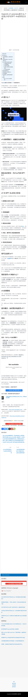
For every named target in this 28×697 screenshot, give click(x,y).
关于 (14, 681)
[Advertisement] (14, 35)
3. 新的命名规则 (6, 65)
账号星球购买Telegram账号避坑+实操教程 (10, 629)
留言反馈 (14, 683)
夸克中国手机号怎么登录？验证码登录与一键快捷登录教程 (13, 607)
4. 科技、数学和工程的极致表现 (8, 67)
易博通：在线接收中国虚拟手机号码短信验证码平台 (11, 644)
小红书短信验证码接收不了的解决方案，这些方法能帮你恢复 (20, 451)
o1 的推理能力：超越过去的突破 (8, 57)
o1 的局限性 (5, 73)
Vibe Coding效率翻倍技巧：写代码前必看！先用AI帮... (14, 435)
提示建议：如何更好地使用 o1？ (7, 75)
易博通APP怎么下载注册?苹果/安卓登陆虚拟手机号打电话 (13, 637)
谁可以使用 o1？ (6, 70)
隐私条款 (14, 686)
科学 (13, 124)
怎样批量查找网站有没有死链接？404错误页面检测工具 (12, 640)
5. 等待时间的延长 (7, 69)
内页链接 (14, 685)
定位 (23, 226)
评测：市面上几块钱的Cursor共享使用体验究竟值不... (13, 440)
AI (4, 82)
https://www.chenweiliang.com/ (15, 409)
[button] (1, 57)
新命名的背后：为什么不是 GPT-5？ (7, 60)
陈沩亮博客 (11, 8)
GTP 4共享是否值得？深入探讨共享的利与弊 (7, 451)
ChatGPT (16, 8)
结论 (3, 77)
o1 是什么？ (5, 55)
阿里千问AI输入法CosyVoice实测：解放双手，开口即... (14, 437)
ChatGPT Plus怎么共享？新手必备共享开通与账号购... (14, 442)
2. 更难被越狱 (6, 64)
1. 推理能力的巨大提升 (7, 63)
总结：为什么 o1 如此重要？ (8, 79)
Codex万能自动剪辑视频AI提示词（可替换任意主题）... (14, 438)
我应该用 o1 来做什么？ (7, 71)
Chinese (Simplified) (7, 590)
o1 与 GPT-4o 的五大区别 (7, 61)
